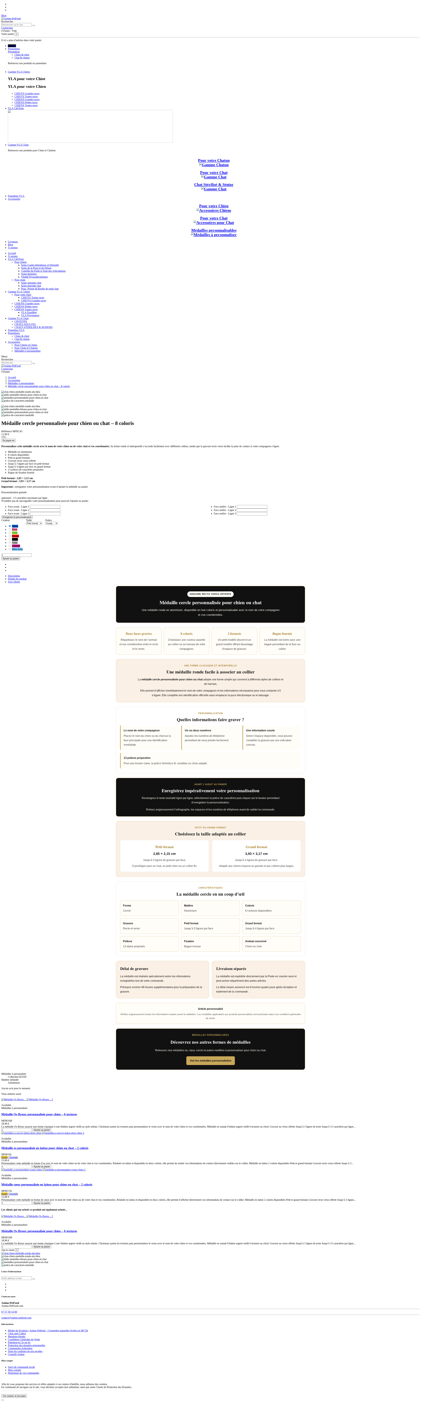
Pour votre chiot (22, 294)
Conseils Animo (16, 1354)
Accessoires (14, 342)
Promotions (14, 51)
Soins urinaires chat (31, 282)
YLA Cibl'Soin (16, 259)
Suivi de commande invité (21, 1367)
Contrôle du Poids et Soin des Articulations (43, 271)
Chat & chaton (22, 57)
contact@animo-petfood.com (16, 1317)
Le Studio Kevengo (60, 1378)
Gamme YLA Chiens (19, 291)
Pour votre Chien (213, 206)
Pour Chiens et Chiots (25, 345)
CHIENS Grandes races (26, 99)
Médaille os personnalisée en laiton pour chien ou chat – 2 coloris (44, 1148)
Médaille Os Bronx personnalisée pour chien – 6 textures (39, 1114)
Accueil (12, 253)
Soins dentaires (29, 274)
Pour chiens (20, 262)
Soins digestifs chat (31, 285)
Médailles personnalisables (213, 230)
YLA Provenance (30, 315)
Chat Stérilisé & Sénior (214, 184)
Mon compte (14, 1370)
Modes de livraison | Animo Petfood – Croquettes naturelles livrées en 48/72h (48, 1330)
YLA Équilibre (29, 312)
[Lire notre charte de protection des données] (24, 1390)
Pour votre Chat (214, 172)
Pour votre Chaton (214, 160)
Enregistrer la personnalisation (17, 517)
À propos (13, 256)
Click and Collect (17, 1333)
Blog (3, 15)
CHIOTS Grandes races (26, 93)
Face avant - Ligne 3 (18, 513)
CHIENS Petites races (25, 102)
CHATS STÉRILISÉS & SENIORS (33, 327)
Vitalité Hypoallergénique (34, 276)
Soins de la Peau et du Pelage (36, 268)
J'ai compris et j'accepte (14, 1396)
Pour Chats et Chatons (26, 348)
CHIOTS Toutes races (26, 96)
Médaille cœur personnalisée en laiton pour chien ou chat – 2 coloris (46, 1184)
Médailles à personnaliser (27, 350)
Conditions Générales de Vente (24, 1339)
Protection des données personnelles (26, 1345)
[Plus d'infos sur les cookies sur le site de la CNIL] (74, 1390)
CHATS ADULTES (25, 324)
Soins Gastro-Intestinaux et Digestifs (40, 265)
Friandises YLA (16, 330)
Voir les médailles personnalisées (210, 1060)
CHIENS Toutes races (26, 105)
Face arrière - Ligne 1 (225, 506)
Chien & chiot (21, 54)
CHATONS (20, 321)
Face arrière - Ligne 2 (225, 510)
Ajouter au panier (11, 558)
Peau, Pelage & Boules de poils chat (40, 288)
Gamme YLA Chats (18, 318)
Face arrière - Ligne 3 (225, 513)
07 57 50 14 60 (9, 1311)
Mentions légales (16, 1336)
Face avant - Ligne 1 (18, 506)
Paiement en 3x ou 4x (19, 1342)
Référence (6, 431)
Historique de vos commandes (23, 1373)
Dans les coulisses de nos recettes (25, 1351)
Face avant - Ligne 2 (18, 510)
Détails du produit (17, 578)
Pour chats (19, 279)
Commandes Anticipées (20, 1348)
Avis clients (14, 581)
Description (14, 575)
